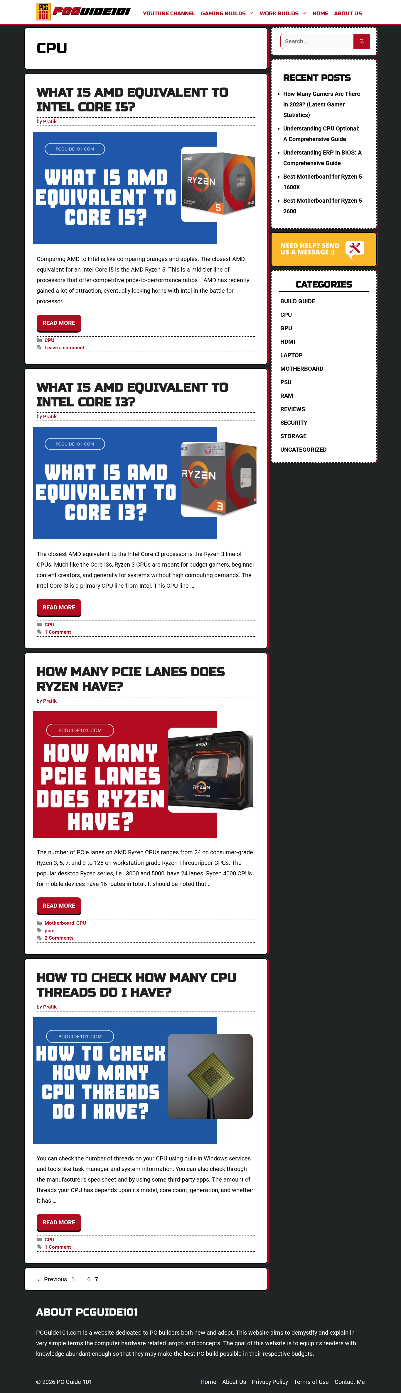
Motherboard (59, 923)
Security (293, 422)
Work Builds (279, 13)
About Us (348, 13)
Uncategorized (303, 449)
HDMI (287, 341)
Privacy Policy (270, 1381)
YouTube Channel (169, 13)
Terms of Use (311, 1381)
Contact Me (350, 1381)
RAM (286, 395)
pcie (49, 930)
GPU (286, 328)
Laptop (291, 355)
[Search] (361, 41)
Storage (293, 436)
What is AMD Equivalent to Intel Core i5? (132, 100)
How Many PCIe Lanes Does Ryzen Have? (131, 679)
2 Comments (59, 938)
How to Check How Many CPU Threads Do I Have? (137, 985)
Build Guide (297, 301)
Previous (52, 1279)
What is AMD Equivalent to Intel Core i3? (132, 395)
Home (320, 13)
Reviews (292, 409)
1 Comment (58, 632)
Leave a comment (65, 347)
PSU (286, 382)
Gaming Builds (223, 13)
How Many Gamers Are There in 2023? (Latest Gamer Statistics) (321, 104)
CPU (49, 340)
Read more (59, 322)
